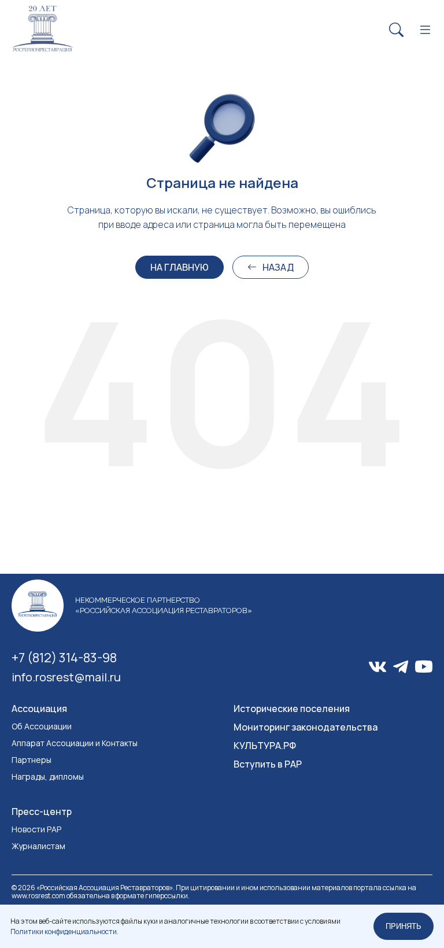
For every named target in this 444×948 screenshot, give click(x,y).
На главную (179, 267)
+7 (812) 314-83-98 (64, 657)
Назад (278, 267)
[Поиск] (396, 30)
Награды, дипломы (48, 776)
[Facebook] (400, 667)
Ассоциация (39, 708)
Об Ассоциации (42, 726)
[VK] (377, 667)
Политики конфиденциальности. (64, 931)
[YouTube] (423, 666)
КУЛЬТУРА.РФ (265, 745)
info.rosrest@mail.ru (66, 677)
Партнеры (31, 759)
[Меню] (425, 30)
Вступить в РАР (268, 764)
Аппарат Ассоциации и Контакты (75, 742)
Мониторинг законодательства (306, 727)
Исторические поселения (292, 708)
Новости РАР (36, 829)
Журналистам (38, 845)
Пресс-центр (42, 811)
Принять (403, 926)
